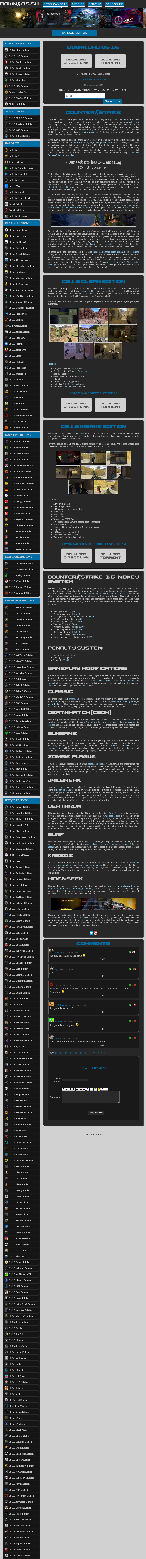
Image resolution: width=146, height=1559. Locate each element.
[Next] (100, 1052)
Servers (95, 4)
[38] (94, 1052)
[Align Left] (77, 1089)
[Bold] (63, 1089)
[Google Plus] (95, 933)
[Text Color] (87, 1089)
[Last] (108, 1052)
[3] (66, 1052)
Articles (78, 4)
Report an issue (93, 85)
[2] (61, 1052)
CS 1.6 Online (114, 4)
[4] (71, 1052)
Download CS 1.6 (55, 4)
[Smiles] (99, 1089)
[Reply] (102, 959)
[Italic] (66, 1089)
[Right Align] (84, 1089)
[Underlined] (73, 1089)
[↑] (130, 952)
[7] (86, 1052)
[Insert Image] (95, 1089)
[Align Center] (80, 1089)
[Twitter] (91, 933)
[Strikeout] (70, 1089)
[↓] (134, 952)
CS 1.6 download (71, 384)
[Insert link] (91, 1089)
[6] (81, 1052)
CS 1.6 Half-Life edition (59, 187)
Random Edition (74, 32)
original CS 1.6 (76, 699)
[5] (76, 1052)
